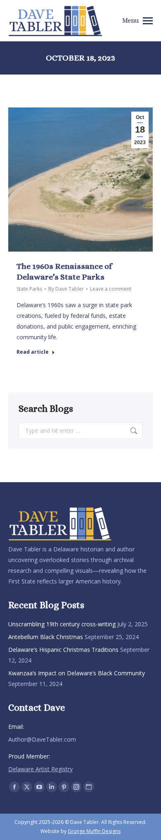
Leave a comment (110, 288)
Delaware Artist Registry (40, 769)
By (66, 288)
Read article (33, 352)
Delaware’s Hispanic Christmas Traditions (63, 649)
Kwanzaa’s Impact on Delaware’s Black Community (76, 673)
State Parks (29, 288)
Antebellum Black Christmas (45, 637)
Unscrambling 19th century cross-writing (62, 624)
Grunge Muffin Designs (94, 831)
